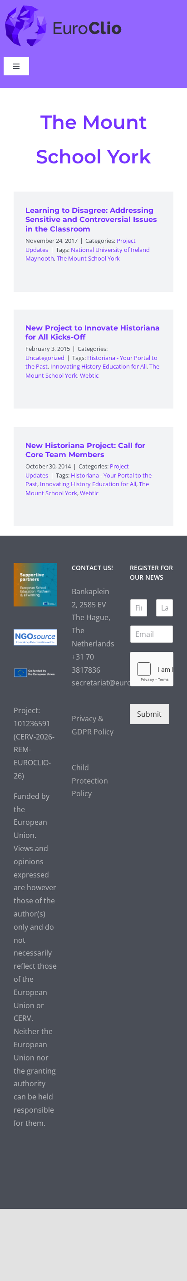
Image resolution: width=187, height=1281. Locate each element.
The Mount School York (88, 258)
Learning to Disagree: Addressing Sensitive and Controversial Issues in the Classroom (91, 220)
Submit (149, 714)
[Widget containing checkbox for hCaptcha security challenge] (151, 669)
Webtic (89, 375)
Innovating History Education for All (98, 366)
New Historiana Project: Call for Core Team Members (85, 450)
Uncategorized (44, 358)
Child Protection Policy (90, 781)
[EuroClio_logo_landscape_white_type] (63, 7)
